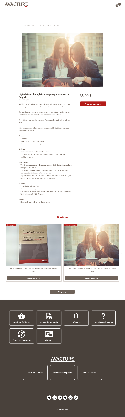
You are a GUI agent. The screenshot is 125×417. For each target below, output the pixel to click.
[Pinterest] (65, 397)
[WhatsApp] (70, 397)
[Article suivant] (122, 253)
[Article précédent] (3, 253)
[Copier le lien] (76, 397)
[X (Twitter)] (54, 397)
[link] (118, 5)
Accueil (21, 26)
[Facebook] (49, 397)
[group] (62, 253)
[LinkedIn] (60, 397)
